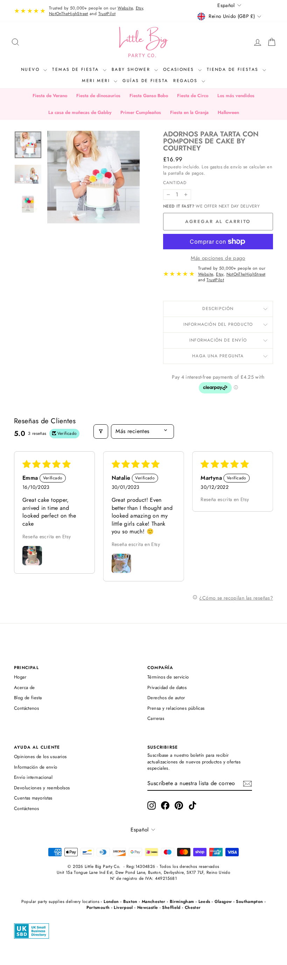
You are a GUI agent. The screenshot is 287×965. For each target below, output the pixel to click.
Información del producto (218, 324)
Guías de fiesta (145, 80)
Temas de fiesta (76, 69)
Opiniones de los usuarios (40, 756)
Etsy (139, 8)
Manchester (154, 901)
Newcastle (147, 907)
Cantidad (175, 183)
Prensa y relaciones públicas (176, 708)
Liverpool (123, 907)
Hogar (20, 677)
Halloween (228, 112)
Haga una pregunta (218, 356)
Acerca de (24, 687)
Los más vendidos (235, 95)
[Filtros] (100, 431)
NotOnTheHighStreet (68, 14)
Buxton (130, 901)
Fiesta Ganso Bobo (149, 95)
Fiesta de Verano (50, 95)
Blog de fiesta (28, 697)
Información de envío (218, 340)
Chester (193, 907)
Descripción (217, 308)
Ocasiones (179, 69)
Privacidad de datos (167, 687)
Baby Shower (132, 69)
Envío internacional (33, 777)
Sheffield (171, 907)
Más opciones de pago (218, 258)
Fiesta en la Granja (189, 112)
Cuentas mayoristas (33, 798)
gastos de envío (226, 166)
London (111, 901)
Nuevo (31, 69)
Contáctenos (26, 708)
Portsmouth (98, 907)
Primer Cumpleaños (140, 112)
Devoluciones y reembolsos (42, 787)
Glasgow (223, 901)
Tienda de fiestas (234, 69)
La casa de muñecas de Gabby (79, 112)
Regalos (186, 80)
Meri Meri (97, 80)
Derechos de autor (166, 697)
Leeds (204, 901)
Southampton (249, 901)
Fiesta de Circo (192, 95)
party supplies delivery (59, 901)
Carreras (155, 718)
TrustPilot (107, 14)
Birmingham (182, 901)
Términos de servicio (168, 677)
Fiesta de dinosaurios (98, 95)
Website (125, 8)
